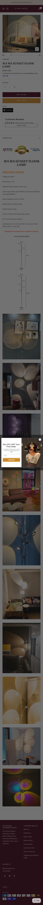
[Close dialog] (40, 439)
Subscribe (11, 460)
